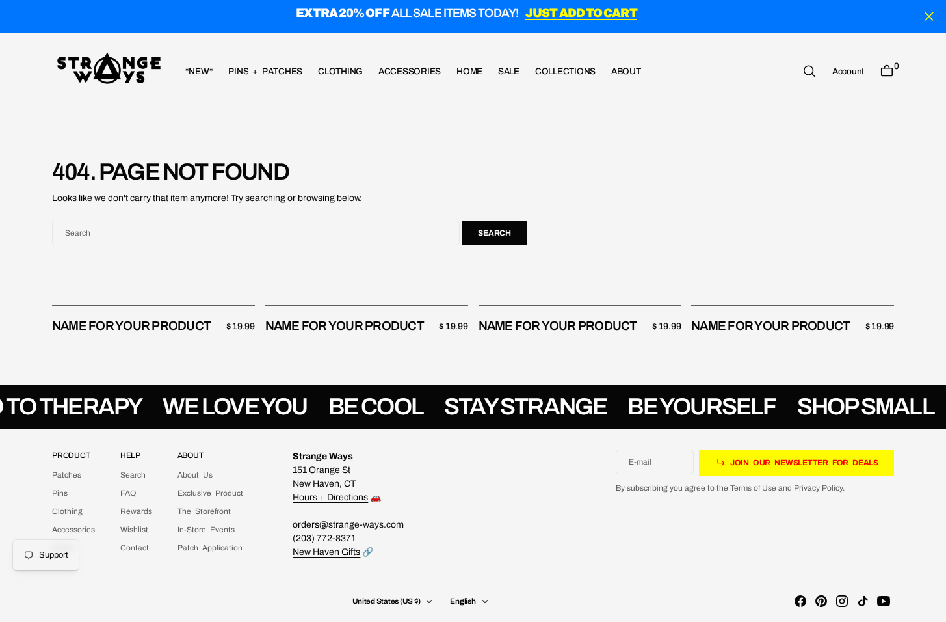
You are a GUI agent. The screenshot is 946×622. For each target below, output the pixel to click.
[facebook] (800, 601)
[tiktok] (862, 601)
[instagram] (842, 601)
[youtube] (883, 601)
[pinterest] (821, 601)
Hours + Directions (330, 497)
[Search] (809, 71)
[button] (848, 70)
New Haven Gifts (326, 552)
